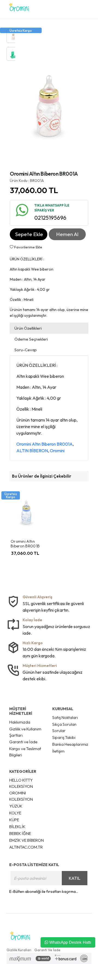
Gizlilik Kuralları (19, 950)
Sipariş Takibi (63, 737)
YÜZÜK (15, 806)
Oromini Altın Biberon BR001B (25, 543)
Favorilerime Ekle (27, 247)
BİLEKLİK (17, 826)
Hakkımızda (19, 722)
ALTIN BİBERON (32, 450)
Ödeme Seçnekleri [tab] (31, 339)
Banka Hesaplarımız (70, 744)
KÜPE (14, 819)
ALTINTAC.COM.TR (26, 847)
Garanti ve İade (23, 741)
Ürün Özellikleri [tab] (28, 328)
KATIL (74, 878)
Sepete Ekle (29, 234)
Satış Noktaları (65, 717)
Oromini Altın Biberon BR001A (44, 444)
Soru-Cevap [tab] (25, 349)
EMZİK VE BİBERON (26, 840)
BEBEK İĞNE (20, 833)
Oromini (57, 450)
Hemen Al (67, 234)
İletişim (58, 751)
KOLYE (15, 812)
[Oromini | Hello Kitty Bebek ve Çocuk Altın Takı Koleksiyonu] (19, 9)
